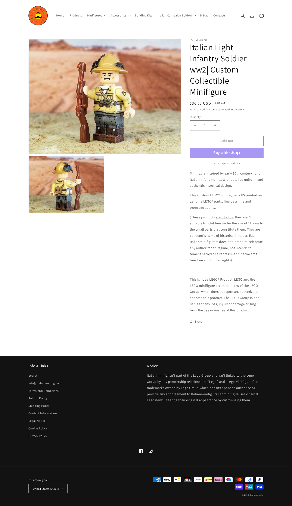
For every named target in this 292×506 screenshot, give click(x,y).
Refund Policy (37, 398)
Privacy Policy (37, 436)
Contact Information (42, 413)
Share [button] (199, 321)
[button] (96, 15)
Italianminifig (257, 495)
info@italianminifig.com (45, 383)
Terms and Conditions (43, 391)
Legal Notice (37, 421)
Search (33, 375)
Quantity (195, 117)
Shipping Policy (39, 406)
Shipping (211, 109)
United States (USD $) (46, 489)
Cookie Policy (37, 428)
